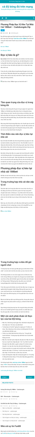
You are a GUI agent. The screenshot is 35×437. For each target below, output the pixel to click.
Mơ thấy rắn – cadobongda (10, 411)
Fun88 (4, 433)
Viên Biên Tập (14, 392)
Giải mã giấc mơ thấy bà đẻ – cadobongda (14, 420)
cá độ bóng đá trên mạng (17, 6)
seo (3, 30)
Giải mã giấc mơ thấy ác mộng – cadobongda (13, 403)
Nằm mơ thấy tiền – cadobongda (11, 408)
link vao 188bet (5, 46)
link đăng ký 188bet (6, 50)
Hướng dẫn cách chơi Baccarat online (30, 377)
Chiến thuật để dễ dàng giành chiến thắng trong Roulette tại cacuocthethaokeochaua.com (6, 377)
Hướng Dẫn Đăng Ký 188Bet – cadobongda (12, 389)
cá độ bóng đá (14, 33)
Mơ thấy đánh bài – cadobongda (11, 414)
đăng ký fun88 (11, 433)
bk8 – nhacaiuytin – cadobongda (10, 396)
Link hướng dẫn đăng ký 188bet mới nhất (11, 370)
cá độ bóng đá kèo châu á (23, 431)
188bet (6, 364)
